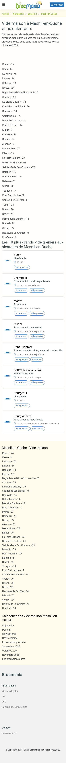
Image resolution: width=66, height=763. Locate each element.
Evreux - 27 (8, 87)
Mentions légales (10, 691)
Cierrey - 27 (8, 228)
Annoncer (58, 5)
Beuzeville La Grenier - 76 (15, 232)
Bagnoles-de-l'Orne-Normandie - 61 (21, 92)
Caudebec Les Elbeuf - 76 (16, 106)
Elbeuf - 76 (8, 153)
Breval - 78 (8, 209)
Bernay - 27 (8, 139)
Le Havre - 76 (9, 73)
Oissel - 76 (8, 186)
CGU (4, 696)
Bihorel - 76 (8, 223)
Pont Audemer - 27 (12, 176)
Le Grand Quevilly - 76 (14, 101)
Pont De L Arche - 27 (13, 195)
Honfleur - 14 (9, 237)
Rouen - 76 (8, 64)
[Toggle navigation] (4, 4)
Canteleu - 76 (9, 134)
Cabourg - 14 (9, 83)
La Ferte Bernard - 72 (13, 157)
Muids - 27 (8, 129)
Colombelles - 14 (11, 115)
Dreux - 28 (7, 214)
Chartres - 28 (9, 97)
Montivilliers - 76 (11, 148)
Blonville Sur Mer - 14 (13, 120)
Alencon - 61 (9, 143)
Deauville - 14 (9, 111)
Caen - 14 (7, 69)
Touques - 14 (9, 190)
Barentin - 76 (9, 171)
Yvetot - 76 (8, 204)
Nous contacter (9, 733)
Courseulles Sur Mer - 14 (15, 200)
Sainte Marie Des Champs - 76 (18, 167)
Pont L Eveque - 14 (12, 125)
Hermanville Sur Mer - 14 (15, 218)
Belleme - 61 (9, 181)
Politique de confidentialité (14, 707)
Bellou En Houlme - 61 (14, 162)
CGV (4, 702)
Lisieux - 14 (8, 78)
